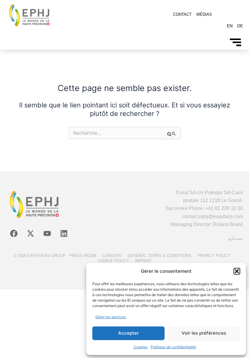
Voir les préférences (204, 333)
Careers (111, 255)
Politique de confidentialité (173, 347)
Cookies (141, 347)
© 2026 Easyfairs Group (40, 255)
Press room (82, 255)
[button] (237, 271)
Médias (204, 14)
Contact (182, 14)
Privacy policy (213, 255)
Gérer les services (110, 317)
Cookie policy (113, 260)
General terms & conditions (159, 255)
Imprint (143, 260)
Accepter (128, 333)
